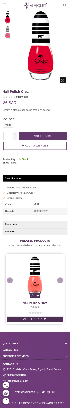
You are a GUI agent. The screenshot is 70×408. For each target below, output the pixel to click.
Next (60, 280)
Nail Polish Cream (45, 302)
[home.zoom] (63, 80)
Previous (10, 280)
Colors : (9, 119)
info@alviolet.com (17, 380)
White (8, 125)
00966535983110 (16, 375)
